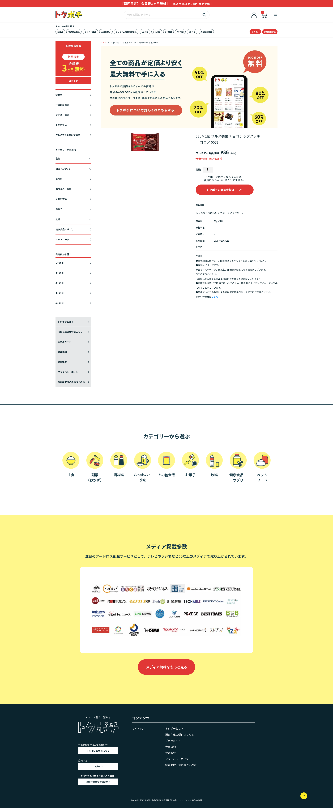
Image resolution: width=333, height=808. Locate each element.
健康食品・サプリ (65, 229)
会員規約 (62, 351)
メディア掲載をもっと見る (166, 666)
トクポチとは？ (66, 321)
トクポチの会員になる (98, 750)
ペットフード (62, 239)
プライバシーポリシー (69, 372)
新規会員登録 (270, 31)
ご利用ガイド (64, 341)
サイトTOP (138, 728)
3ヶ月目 (168, 31)
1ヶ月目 (145, 31)
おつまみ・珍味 (63, 188)
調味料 (59, 178)
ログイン (255, 31)
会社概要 (62, 362)
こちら (214, 296)
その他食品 (61, 198)
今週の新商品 (74, 31)
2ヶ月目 (156, 31)
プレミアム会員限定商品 (126, 31)
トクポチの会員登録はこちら (225, 190)
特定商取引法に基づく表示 (71, 382)
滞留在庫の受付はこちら (70, 331)
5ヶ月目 (192, 31)
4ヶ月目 (180, 31)
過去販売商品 (206, 31)
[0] (265, 16)
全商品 (60, 31)
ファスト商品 (90, 31)
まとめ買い (106, 31)
